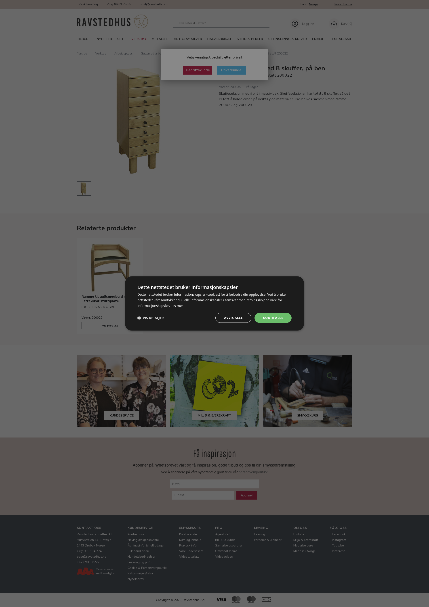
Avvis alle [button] (233, 318)
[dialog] (214, 303)
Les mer (177, 305)
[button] (150, 317)
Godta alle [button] (273, 318)
